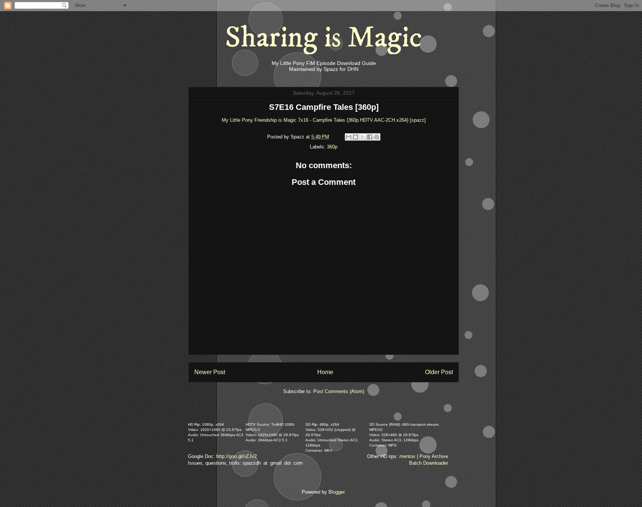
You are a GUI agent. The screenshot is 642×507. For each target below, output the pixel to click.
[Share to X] (362, 137)
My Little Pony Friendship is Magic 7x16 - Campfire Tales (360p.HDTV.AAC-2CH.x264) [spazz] (324, 120)
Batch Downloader (428, 463)
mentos (407, 456)
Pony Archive (433, 456)
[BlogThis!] (355, 137)
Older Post (439, 372)
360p (332, 147)
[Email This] (348, 137)
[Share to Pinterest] (376, 137)
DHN (353, 69)
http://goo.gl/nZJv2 (236, 456)
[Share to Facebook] (369, 137)
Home (325, 372)
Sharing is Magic (323, 37)
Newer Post (209, 372)
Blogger (336, 492)
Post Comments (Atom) (338, 391)
